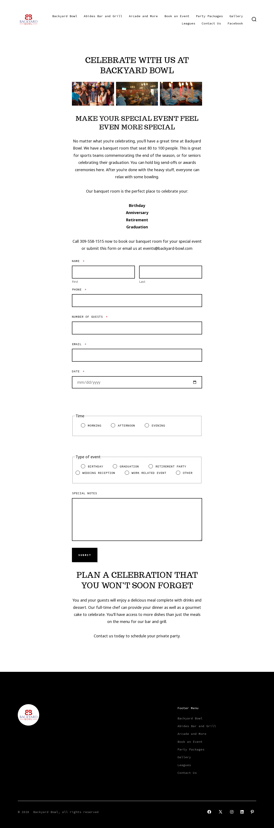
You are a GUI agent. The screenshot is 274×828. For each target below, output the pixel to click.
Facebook (235, 23)
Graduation (129, 466)
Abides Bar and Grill (103, 16)
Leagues (188, 23)
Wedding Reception (98, 473)
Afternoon (126, 425)
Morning (94, 425)
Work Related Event (149, 473)
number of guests (90, 317)
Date (78, 371)
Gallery (236, 16)
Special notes (84, 493)
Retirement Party (170, 466)
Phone (79, 289)
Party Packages (209, 16)
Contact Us (211, 23)
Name (78, 261)
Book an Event (176, 16)
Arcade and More (143, 16)
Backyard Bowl (64, 16)
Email (79, 344)
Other (187, 473)
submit (84, 555)
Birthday (95, 466)
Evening (158, 425)
